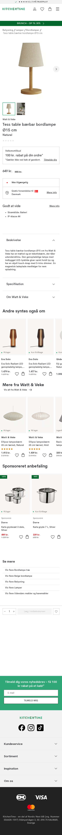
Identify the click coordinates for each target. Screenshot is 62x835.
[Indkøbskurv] (50, 9)
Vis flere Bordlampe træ (17, 570)
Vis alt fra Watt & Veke (15, 390)
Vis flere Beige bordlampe (18, 576)
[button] (8, 141)
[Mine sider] (34, 9)
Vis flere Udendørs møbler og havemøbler (26, 593)
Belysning (8, 30)
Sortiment (11, 756)
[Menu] (57, 9)
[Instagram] (31, 727)
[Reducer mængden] (5, 611)
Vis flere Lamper (13, 588)
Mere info (52, 192)
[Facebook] (21, 727)
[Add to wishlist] (17, 374)
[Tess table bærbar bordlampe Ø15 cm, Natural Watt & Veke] (31, 68)
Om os (8, 781)
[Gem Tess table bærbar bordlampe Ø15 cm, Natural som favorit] (56, 611)
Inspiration (11, 768)
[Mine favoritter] (42, 9)
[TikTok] (40, 727)
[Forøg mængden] (14, 611)
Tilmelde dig (50, 160)
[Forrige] (6, 69)
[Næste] (56, 69)
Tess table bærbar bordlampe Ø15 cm (22, 33)
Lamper (20, 30)
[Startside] (14, 9)
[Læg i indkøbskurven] (23, 374)
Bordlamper (32, 30)
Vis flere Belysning (14, 582)
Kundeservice (13, 744)
